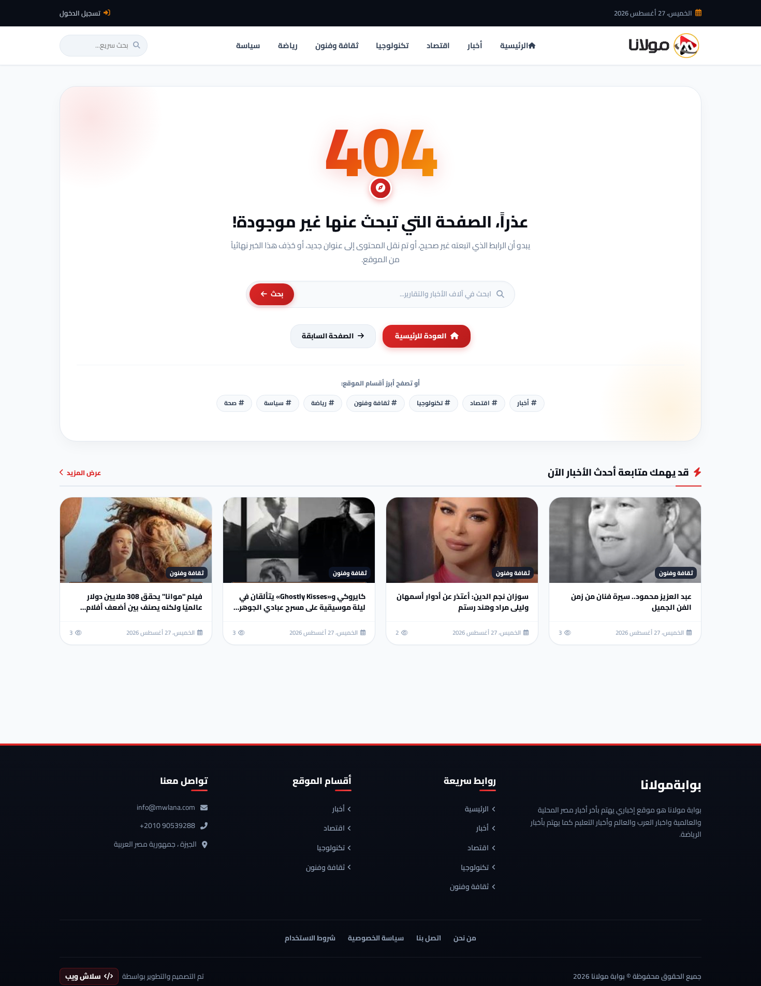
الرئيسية (477, 809)
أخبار (482, 828)
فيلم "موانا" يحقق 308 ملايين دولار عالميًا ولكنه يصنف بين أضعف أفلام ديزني (144, 607)
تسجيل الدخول (80, 13)
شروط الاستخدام (310, 938)
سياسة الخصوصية (376, 938)
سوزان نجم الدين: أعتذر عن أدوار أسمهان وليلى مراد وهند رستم (463, 602)
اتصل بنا (428, 938)
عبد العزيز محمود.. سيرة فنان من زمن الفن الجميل (631, 602)
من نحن (464, 938)
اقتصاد (478, 848)
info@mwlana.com (166, 808)
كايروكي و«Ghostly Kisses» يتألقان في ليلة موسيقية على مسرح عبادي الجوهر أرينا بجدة (302, 607)
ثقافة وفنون (469, 887)
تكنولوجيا (475, 868)
